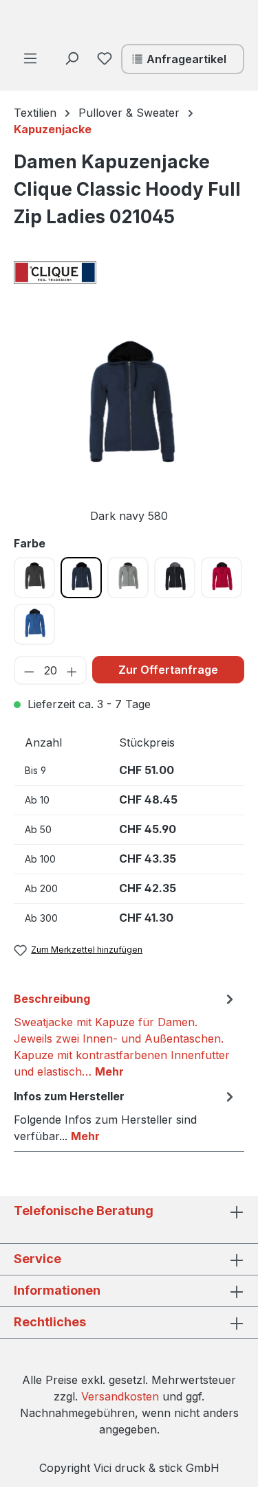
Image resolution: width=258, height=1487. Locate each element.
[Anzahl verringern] (28, 670)
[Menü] (30, 57)
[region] (129, 427)
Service (37, 1258)
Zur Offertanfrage (168, 670)
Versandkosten (120, 1396)
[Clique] (82, 273)
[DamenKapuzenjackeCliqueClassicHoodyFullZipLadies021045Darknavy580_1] (129, 408)
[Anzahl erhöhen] (72, 670)
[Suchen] (71, 57)
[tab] (125, 1034)
